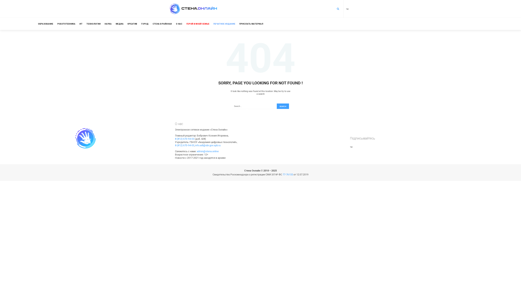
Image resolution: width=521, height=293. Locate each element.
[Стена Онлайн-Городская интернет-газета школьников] (193, 8)
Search (282, 106)
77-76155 (288, 174)
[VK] (347, 8)
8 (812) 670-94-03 (184, 138)
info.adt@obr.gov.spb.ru (208, 145)
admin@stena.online (208, 151)
